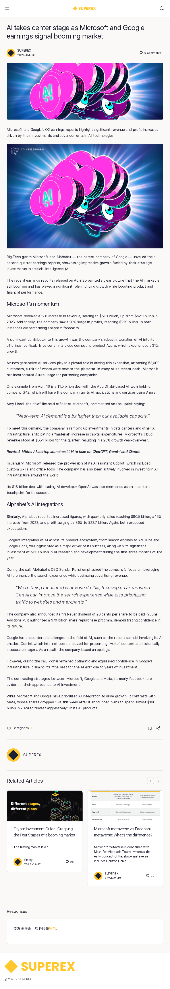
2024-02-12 (32, 864)
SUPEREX (24, 50)
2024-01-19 (113, 878)
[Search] (161, 8)
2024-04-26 (26, 55)
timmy (28, 859)
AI (32, 728)
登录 (52, 928)
